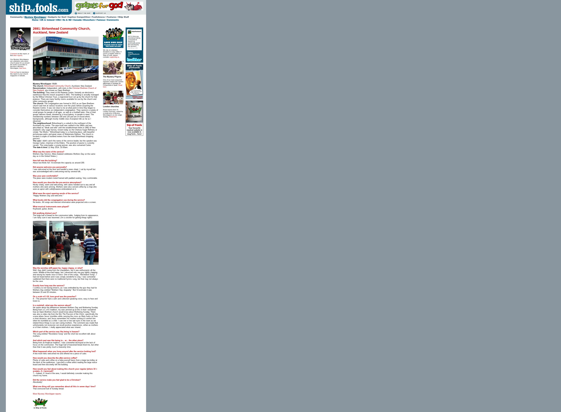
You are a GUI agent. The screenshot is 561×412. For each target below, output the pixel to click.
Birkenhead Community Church (57, 86)
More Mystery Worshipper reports (47, 394)
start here (22, 68)
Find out (13, 72)
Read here (113, 117)
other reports (17, 55)
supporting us (114, 57)
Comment (13, 54)
